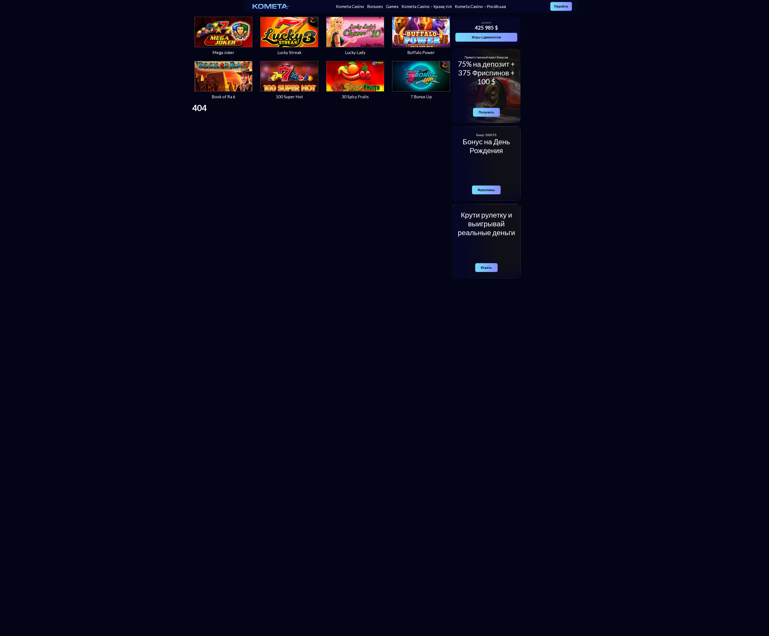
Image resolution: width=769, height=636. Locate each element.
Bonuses (375, 6)
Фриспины (486, 190)
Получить (486, 112)
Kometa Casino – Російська (480, 6)
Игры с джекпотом (486, 37)
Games (392, 6)
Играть (486, 267)
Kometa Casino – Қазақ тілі (427, 6)
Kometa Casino (350, 6)
